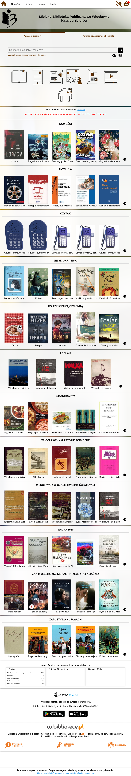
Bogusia (10, 675)
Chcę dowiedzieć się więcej (50, 773)
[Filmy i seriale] (111, 84)
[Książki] (19, 84)
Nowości (15, 4)
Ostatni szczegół (13, 681)
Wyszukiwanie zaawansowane (22, 55)
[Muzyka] (65, 102)
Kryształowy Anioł (13, 683)
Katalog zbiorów (32, 36)
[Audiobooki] (56, 84)
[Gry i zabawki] (74, 84)
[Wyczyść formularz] (114, 55)
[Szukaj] (120, 50)
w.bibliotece (76, 733)
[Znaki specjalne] (120, 55)
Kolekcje (42, 55)
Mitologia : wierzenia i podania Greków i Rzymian (25, 673)
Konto (53, 4)
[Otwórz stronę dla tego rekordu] (14, 144)
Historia (28, 4)
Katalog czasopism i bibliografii (98, 36)
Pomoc (41, 4)
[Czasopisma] (93, 84)
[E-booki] (37, 84)
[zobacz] (81, 109)
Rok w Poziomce (13, 678)
